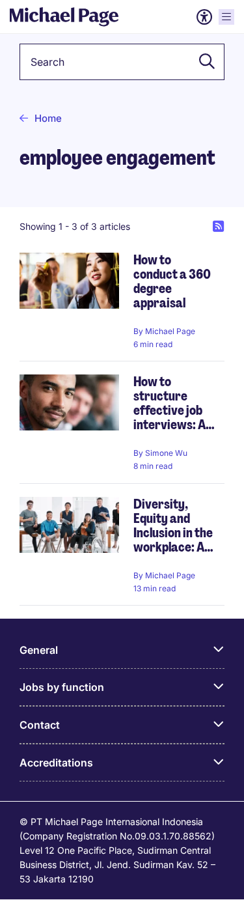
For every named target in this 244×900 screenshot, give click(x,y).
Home (48, 118)
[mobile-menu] (226, 17)
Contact (40, 725)
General (39, 650)
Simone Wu (166, 453)
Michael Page (170, 331)
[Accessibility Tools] (204, 17)
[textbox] (122, 62)
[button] (203, 61)
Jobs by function (62, 687)
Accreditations (56, 762)
